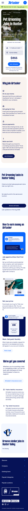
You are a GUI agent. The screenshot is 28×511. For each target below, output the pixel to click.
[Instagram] (5, 504)
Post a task (7, 350)
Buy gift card (21, 7)
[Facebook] (3, 504)
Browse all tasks (14, 206)
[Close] (26, 7)
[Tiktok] (8, 504)
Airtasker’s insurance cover (13, 381)
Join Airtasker (14, 64)
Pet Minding (5, 448)
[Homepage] (13, 2)
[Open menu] (2, 2)
